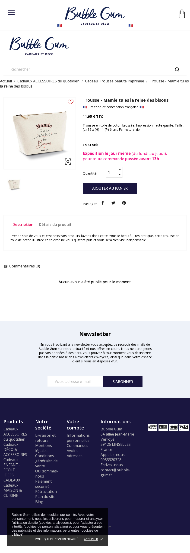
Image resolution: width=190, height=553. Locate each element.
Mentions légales (43, 448)
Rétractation (46, 491)
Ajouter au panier (110, 188)
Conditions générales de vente (46, 460)
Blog (39, 501)
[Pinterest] (124, 203)
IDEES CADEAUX (11, 477)
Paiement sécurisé (43, 484)
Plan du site (45, 496)
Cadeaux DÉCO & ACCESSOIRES (15, 449)
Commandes (77, 445)
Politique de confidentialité (56, 539)
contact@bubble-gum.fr (115, 472)
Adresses (74, 455)
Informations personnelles (78, 438)
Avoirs (72, 450)
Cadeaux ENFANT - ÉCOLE (12, 464)
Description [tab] (23, 224)
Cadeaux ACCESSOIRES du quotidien (15, 434)
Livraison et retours (45, 438)
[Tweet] (113, 203)
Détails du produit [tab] (55, 224)
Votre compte (75, 424)
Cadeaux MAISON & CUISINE (12, 490)
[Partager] (103, 203)
